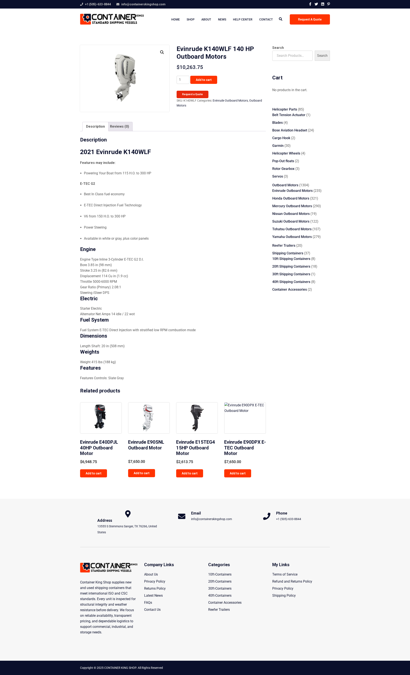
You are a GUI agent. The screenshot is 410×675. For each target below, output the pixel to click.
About (206, 19)
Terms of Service (284, 574)
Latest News (153, 595)
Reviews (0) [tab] (119, 126)
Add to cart (204, 80)
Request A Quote (310, 19)
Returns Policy (155, 588)
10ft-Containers (219, 574)
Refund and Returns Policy (292, 581)
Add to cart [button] (93, 473)
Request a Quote (192, 94)
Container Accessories (225, 603)
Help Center (242, 19)
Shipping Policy (284, 595)
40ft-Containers (219, 595)
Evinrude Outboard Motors (230, 100)
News (222, 19)
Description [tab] (95, 126)
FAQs (148, 603)
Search (278, 48)
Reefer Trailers (219, 610)
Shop (191, 19)
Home (175, 19)
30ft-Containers (219, 588)
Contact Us (152, 610)
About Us (151, 574)
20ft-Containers (219, 581)
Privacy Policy (154, 581)
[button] (162, 52)
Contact (266, 19)
